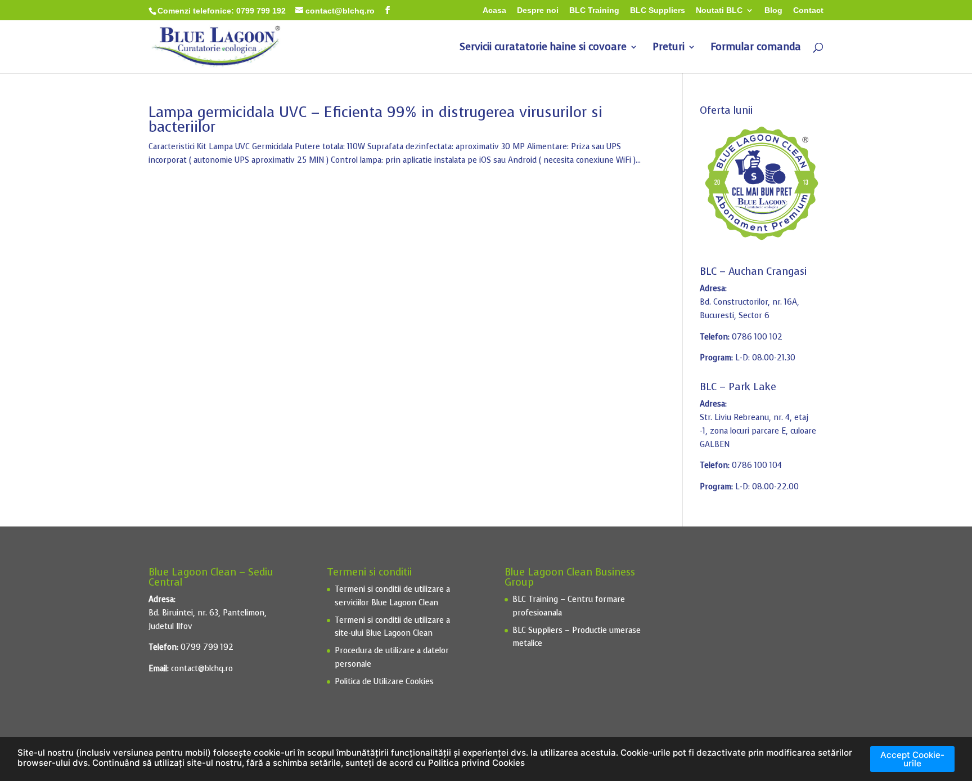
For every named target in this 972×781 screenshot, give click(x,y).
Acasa (494, 10)
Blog (773, 10)
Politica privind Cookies (476, 762)
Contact (808, 10)
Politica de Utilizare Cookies (384, 681)
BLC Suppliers (657, 10)
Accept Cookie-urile (912, 759)
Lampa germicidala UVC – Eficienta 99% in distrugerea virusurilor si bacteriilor (375, 119)
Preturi (668, 48)
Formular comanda (755, 48)
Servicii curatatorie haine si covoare (543, 48)
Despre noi (538, 10)
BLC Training (594, 10)
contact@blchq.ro (202, 668)
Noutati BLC (719, 10)
